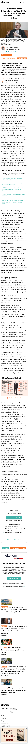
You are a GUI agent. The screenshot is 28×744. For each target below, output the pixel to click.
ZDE (24, 586)
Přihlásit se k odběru (14, 578)
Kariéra (2, 720)
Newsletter (3, 721)
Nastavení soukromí (5, 726)
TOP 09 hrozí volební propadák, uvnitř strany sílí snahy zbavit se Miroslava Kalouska (12, 189)
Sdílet (6, 548)
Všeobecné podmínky (5, 723)
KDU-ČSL (12, 58)
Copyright (3, 706)
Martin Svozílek (7, 44)
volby (7, 58)
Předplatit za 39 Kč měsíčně (14, 517)
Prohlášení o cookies (5, 725)
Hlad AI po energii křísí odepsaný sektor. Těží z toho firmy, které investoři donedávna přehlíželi (14, 610)
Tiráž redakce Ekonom (5, 716)
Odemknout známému (19, 548)
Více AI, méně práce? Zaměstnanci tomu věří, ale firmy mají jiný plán (12, 650)
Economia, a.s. (14, 706)
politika (3, 58)
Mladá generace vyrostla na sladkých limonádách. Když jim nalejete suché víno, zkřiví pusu (13, 690)
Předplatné (3, 718)
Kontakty (3, 715)
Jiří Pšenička (9, 47)
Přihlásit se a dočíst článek (14, 539)
